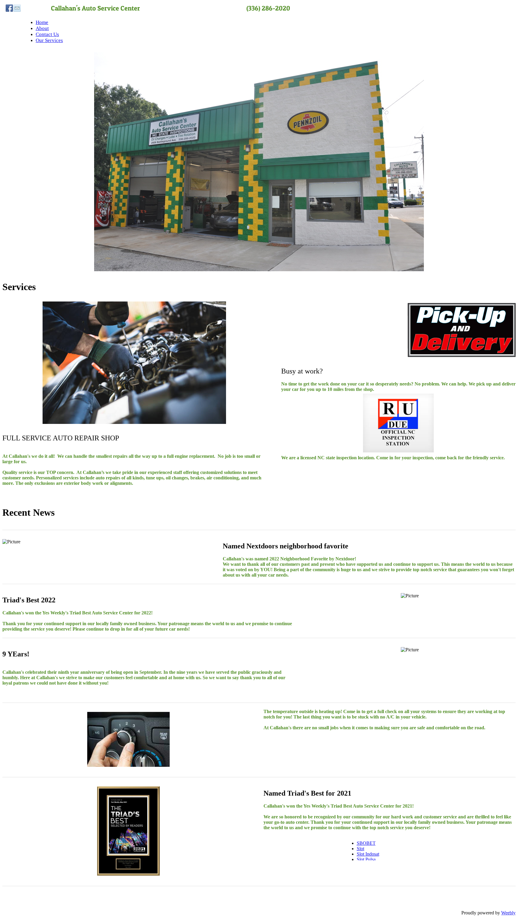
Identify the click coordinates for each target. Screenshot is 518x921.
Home (42, 22)
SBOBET (366, 843)
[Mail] (17, 8)
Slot (360, 848)
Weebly (508, 912)
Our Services (49, 40)
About (42, 28)
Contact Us (47, 34)
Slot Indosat (368, 853)
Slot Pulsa (366, 859)
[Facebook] (9, 8)
